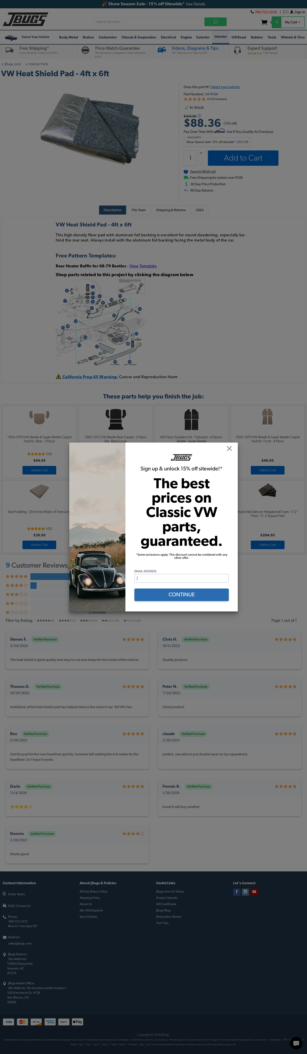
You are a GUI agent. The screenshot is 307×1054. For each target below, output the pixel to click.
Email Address (145, 571)
